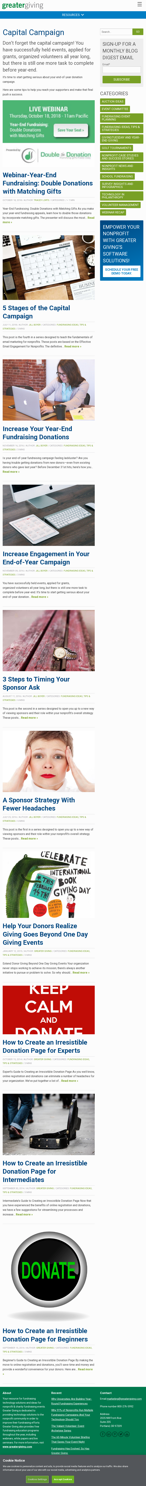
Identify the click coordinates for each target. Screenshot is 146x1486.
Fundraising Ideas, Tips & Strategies (121, 128)
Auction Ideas (112, 101)
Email (106, 64)
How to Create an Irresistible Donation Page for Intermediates (45, 1171)
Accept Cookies (63, 1479)
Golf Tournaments (116, 148)
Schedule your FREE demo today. (121, 271)
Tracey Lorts (41, 200)
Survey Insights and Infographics (117, 185)
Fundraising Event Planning (116, 118)
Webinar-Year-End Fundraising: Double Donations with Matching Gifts (48, 183)
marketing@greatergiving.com (124, 1398)
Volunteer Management (120, 205)
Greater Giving (43, 951)
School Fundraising (117, 176)
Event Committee (115, 109)
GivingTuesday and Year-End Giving (121, 139)
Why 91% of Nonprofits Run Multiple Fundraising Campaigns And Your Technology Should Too (72, 1415)
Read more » (72, 346)
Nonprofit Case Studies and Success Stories (120, 157)
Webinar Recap (113, 212)
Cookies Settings (37, 1479)
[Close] (140, 1460)
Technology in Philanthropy (113, 196)
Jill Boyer (35, 324)
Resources (71, 15)
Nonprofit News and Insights (117, 167)
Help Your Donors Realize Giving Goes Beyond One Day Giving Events (45, 934)
